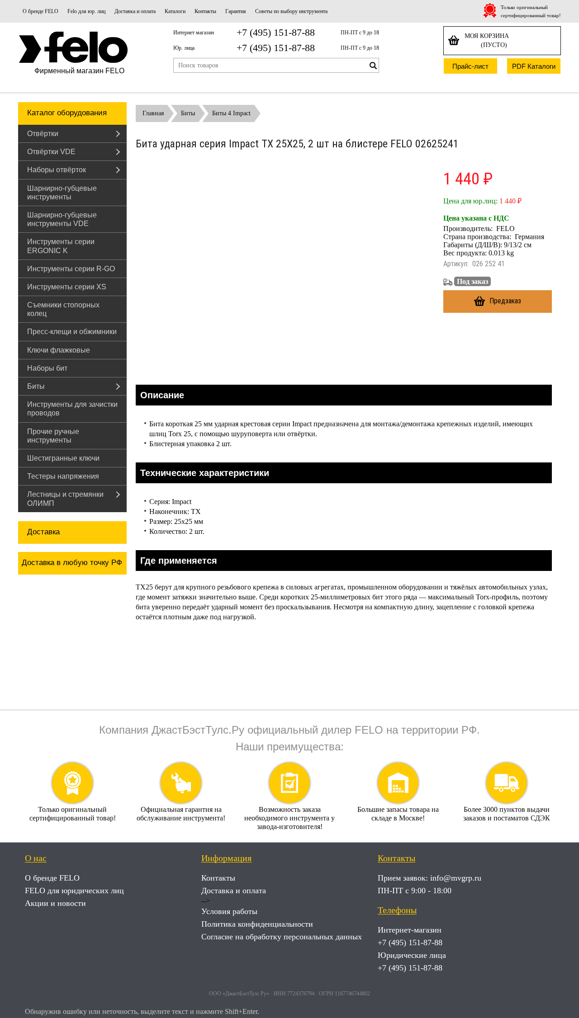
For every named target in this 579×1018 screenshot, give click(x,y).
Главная (153, 113)
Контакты (205, 11)
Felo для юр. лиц (86, 11)
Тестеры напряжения (63, 476)
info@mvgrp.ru (455, 877)
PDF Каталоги (533, 66)
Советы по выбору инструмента (291, 11)
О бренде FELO (40, 11)
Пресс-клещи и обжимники (72, 331)
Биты (36, 386)
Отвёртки (42, 133)
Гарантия (235, 11)
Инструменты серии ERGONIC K (61, 246)
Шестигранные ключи (63, 458)
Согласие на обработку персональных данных (281, 936)
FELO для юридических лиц (74, 890)
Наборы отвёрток (56, 170)
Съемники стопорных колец (63, 309)
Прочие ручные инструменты (53, 436)
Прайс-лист (470, 66)
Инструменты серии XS (66, 287)
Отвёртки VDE (51, 152)
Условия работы (229, 911)
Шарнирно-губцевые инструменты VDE (62, 219)
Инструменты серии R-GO (71, 269)
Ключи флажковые (58, 350)
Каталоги (175, 11)
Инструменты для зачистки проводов (72, 409)
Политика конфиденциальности (257, 923)
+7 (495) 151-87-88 (276, 32)
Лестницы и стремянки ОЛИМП (65, 498)
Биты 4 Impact (231, 113)
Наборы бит (47, 368)
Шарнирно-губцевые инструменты (62, 192)
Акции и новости (55, 903)
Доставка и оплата (135, 11)
